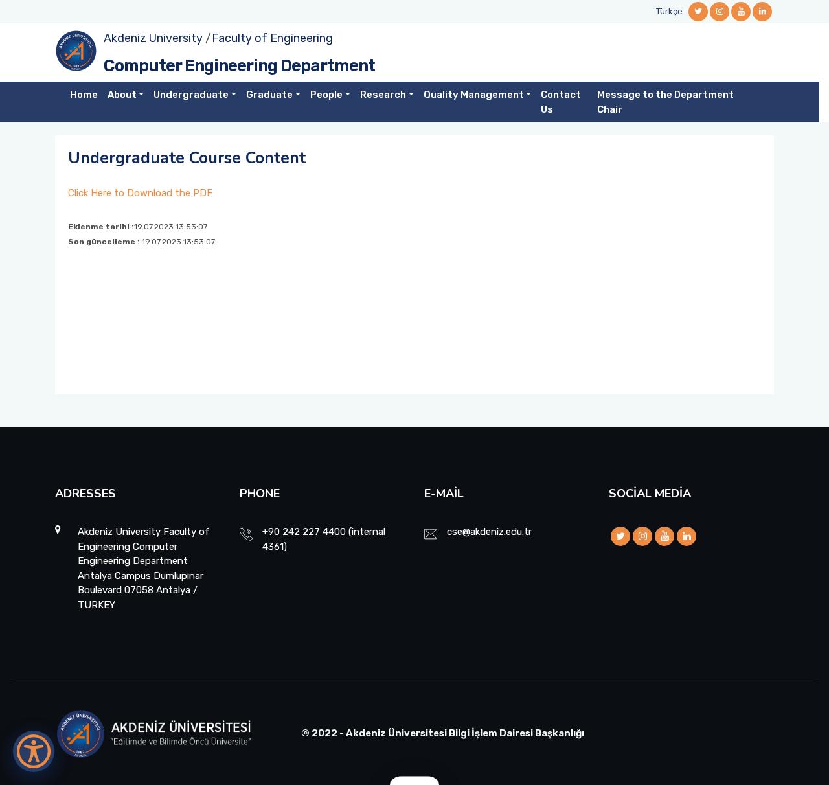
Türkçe (669, 11)
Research (383, 94)
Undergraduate (191, 94)
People (326, 94)
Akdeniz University (153, 38)
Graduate (269, 94)
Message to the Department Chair (665, 102)
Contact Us (561, 102)
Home (84, 94)
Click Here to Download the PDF (140, 193)
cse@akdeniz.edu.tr (489, 532)
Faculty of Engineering (272, 38)
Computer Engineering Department (239, 66)
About (122, 94)
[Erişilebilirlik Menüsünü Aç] (33, 751)
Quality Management (474, 94)
